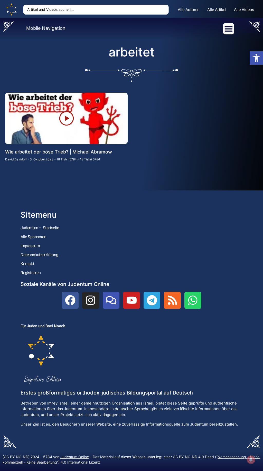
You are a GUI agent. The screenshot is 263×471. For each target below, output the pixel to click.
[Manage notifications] (251, 460)
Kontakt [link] (27, 263)
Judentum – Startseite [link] (40, 227)
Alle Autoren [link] (189, 9)
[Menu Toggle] (228, 28)
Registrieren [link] (31, 272)
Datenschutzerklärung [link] (39, 254)
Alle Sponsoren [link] (33, 236)
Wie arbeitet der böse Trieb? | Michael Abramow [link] (58, 152)
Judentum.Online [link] (74, 457)
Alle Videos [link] (244, 9)
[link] (256, 58)
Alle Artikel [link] (216, 9)
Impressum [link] (30, 245)
